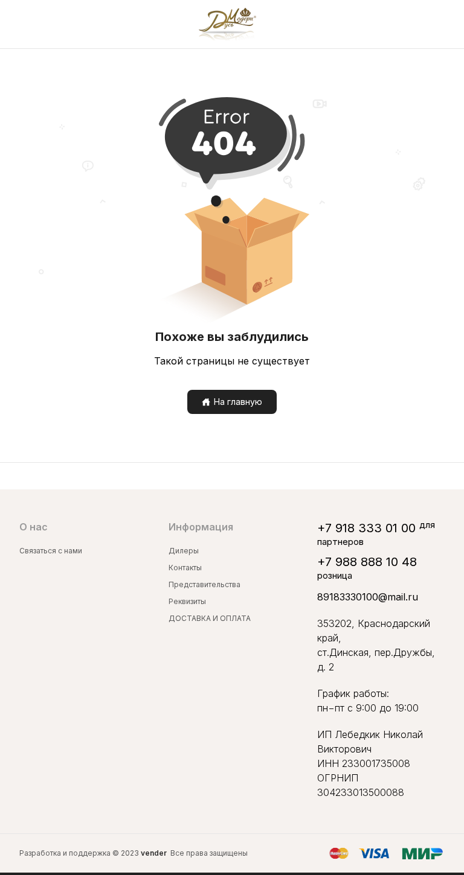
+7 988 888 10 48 (367, 562)
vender (154, 853)
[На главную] (227, 24)
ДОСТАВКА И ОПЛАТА (210, 618)
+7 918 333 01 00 (366, 528)
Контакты (185, 567)
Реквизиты (187, 601)
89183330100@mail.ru (367, 597)
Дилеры (184, 550)
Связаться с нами (50, 550)
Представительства (204, 584)
